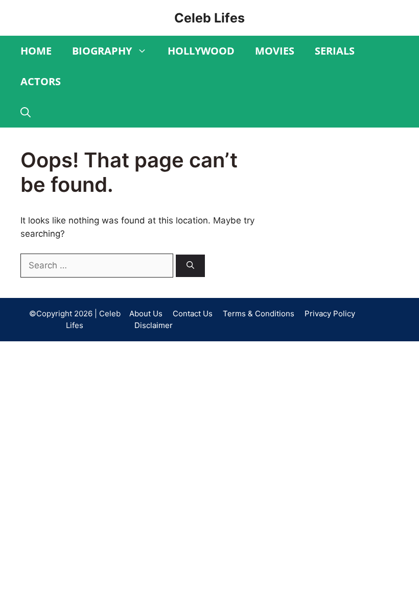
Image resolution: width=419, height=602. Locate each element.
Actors (40, 81)
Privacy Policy (330, 313)
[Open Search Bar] (25, 112)
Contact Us (193, 313)
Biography (102, 51)
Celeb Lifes (209, 18)
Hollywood (201, 51)
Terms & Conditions (258, 313)
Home (36, 51)
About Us (145, 313)
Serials (335, 51)
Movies (274, 51)
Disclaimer (153, 325)
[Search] (190, 266)
